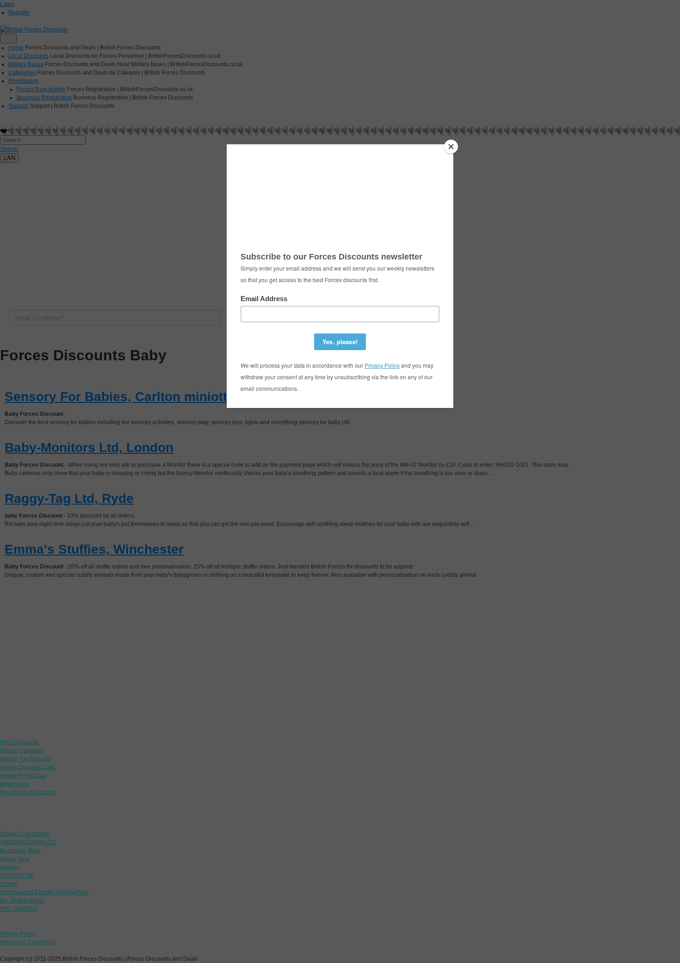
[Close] (451, 147)
